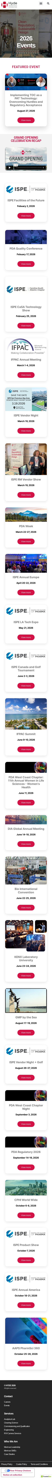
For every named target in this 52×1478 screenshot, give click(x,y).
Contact (8, 1396)
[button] (41, 3)
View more (26, 120)
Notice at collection (12, 1475)
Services (8, 1413)
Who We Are (11, 1441)
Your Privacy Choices (20, 1470)
